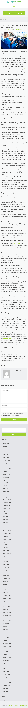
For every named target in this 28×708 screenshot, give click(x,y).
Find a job (19, 13)
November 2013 (7, 682)
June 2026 (5, 449)
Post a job (8, 13)
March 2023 (6, 550)
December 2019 (7, 612)
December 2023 (7, 530)
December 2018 (7, 632)
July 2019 (5, 626)
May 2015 (5, 649)
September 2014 (7, 657)
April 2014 (5, 668)
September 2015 (7, 646)
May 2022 (5, 561)
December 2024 (7, 499)
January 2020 (6, 609)
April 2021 (5, 592)
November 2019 (7, 615)
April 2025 (5, 488)
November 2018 (7, 635)
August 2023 (6, 542)
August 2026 (6, 443)
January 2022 (6, 570)
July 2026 (5, 446)
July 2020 (5, 601)
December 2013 (7, 680)
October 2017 (6, 640)
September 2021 (7, 578)
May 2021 (5, 590)
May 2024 (5, 519)
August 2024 (6, 511)
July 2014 (5, 663)
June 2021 (5, 587)
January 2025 (6, 497)
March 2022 (6, 564)
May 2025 (5, 485)
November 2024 (7, 502)
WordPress (9, 705)
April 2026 (5, 454)
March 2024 (6, 525)
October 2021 (6, 575)
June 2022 (5, 559)
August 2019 (6, 623)
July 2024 (5, 513)
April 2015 (5, 651)
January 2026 (6, 463)
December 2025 (7, 466)
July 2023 (5, 544)
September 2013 (7, 685)
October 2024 (6, 505)
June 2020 (5, 604)
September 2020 (7, 598)
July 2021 (5, 584)
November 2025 (7, 468)
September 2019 (7, 620)
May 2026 (5, 452)
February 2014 (6, 674)
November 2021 (7, 573)
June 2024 (5, 516)
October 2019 (6, 618)
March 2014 (6, 671)
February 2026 (6, 460)
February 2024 (6, 528)
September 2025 (7, 474)
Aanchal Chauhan (19, 29)
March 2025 (6, 491)
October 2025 (6, 471)
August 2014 (6, 660)
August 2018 (6, 637)
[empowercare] (14, 2)
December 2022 (7, 553)
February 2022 (6, 567)
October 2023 (6, 536)
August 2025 (6, 477)
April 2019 (5, 629)
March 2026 (6, 457)
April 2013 (5, 691)
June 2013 (5, 688)
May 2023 (5, 547)
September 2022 (7, 556)
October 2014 (6, 654)
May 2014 (5, 666)
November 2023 (7, 533)
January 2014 (6, 677)
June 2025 (5, 482)
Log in (4, 700)
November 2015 (7, 643)
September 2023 (7, 539)
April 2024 (5, 522)
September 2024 (7, 508)
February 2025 (6, 494)
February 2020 (6, 606)
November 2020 (7, 595)
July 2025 (5, 480)
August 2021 (6, 581)
